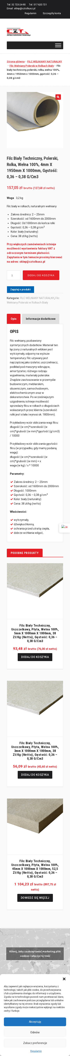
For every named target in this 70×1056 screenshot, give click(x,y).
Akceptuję (35, 1021)
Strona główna (15, 61)
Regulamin (36, 1051)
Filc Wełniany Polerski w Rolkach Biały (32, 65)
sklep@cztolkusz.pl (24, 8)
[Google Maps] (64, 528)
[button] (64, 979)
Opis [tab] (14, 318)
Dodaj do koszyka (41, 275)
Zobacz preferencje (35, 1043)
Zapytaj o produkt (20, 289)
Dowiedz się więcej (35, 897)
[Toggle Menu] (58, 45)
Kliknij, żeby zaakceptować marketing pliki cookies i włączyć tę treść (35, 954)
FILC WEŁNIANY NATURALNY (44, 61)
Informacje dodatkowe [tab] (40, 318)
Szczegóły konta (52, 13)
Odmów (35, 1032)
